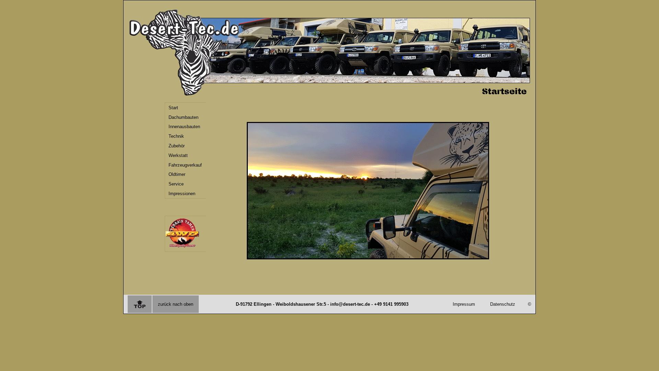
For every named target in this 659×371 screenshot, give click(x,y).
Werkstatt (178, 155)
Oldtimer (177, 174)
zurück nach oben (175, 304)
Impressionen (182, 193)
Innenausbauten (184, 126)
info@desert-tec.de (350, 304)
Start (173, 107)
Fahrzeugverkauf (185, 165)
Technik (176, 136)
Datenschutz (502, 304)
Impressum (464, 304)
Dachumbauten (183, 117)
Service (176, 184)
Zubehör (177, 145)
